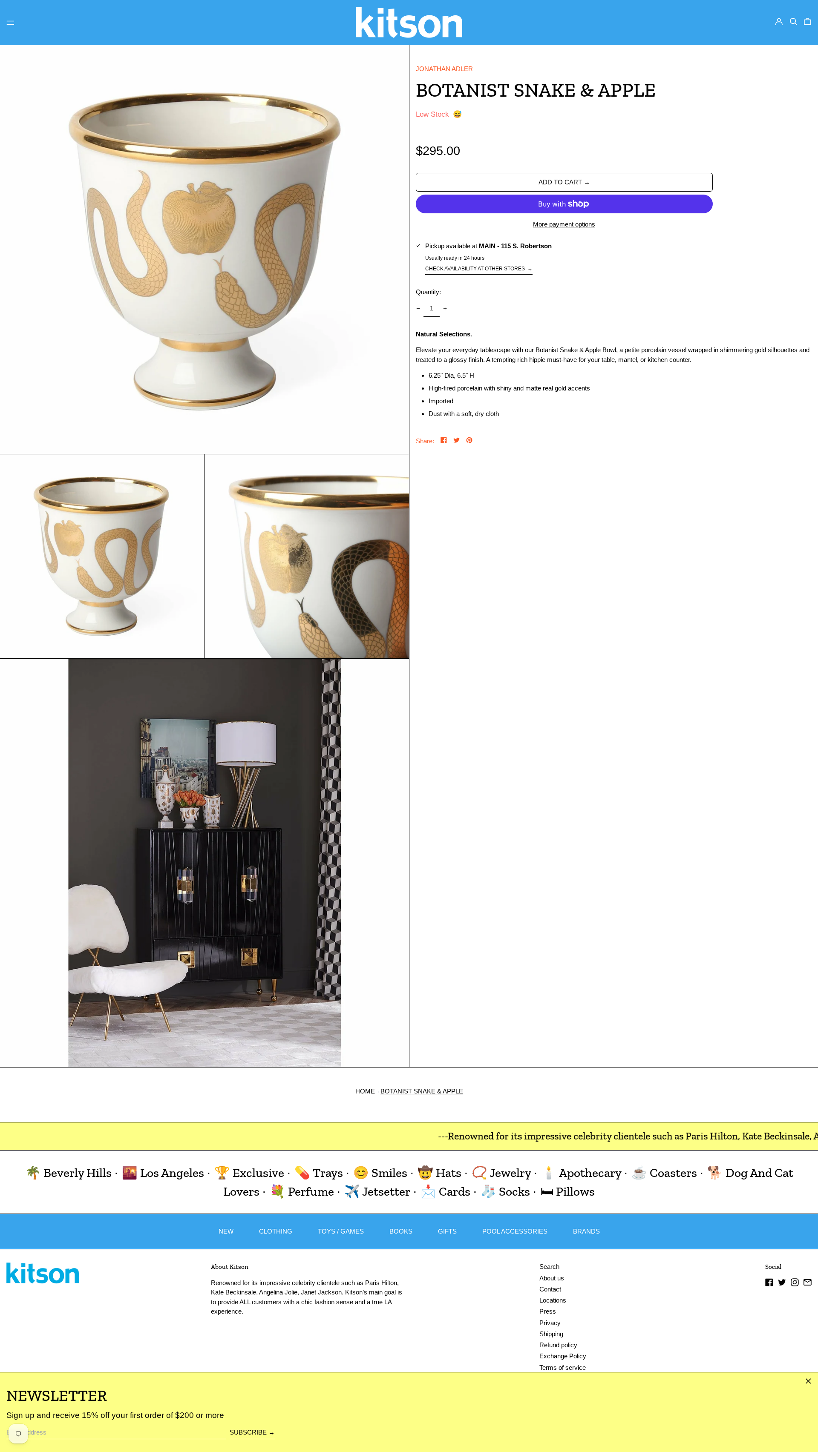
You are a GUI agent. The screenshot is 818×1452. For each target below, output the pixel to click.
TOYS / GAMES (341, 1231)
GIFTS (447, 1231)
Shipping (551, 1333)
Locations (552, 1300)
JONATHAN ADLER (444, 68)
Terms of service (562, 1367)
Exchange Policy (562, 1356)
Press (547, 1311)
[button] (793, 21)
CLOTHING (275, 1231)
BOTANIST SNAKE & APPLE (421, 1091)
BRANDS (586, 1231)
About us (551, 1278)
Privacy (550, 1322)
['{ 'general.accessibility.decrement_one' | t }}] (417, 308)
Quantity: (428, 292)
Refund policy (558, 1345)
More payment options (564, 224)
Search (549, 1266)
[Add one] (445, 308)
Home (365, 1091)
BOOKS (400, 1231)
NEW (226, 1231)
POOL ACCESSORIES (514, 1231)
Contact (550, 1289)
